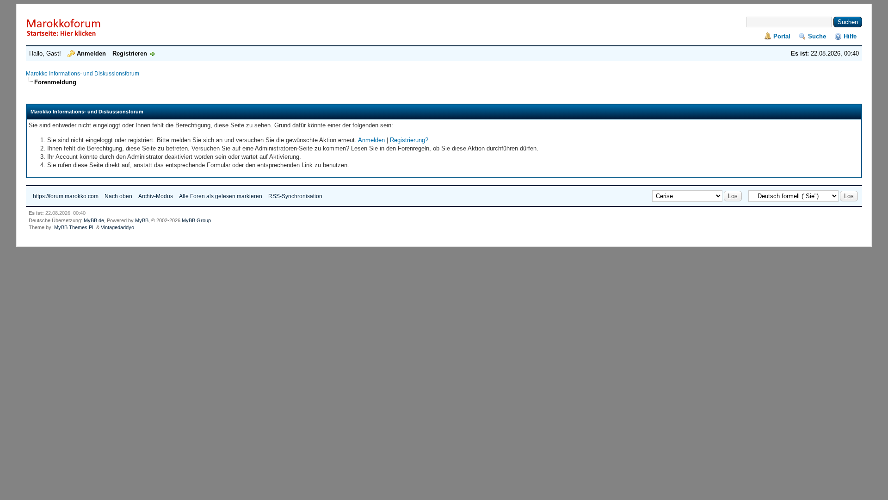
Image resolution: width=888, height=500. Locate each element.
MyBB (141, 220)
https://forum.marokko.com (66, 196)
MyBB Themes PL (74, 227)
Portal (781, 36)
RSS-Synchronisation (295, 196)
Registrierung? (409, 140)
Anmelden (91, 53)
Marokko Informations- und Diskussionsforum (82, 73)
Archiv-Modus (155, 196)
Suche (817, 36)
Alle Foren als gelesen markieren (220, 196)
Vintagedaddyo (117, 227)
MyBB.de (94, 220)
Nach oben (118, 196)
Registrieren (129, 53)
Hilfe (850, 36)
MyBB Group (196, 220)
